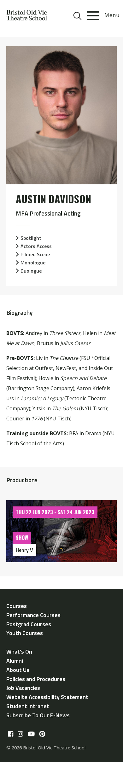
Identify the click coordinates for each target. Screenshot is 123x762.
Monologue (32, 262)
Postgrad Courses (28, 624)
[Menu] (93, 15)
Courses (16, 606)
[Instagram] (20, 734)
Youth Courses (24, 633)
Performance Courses (33, 615)
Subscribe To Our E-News (38, 715)
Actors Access (36, 246)
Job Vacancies (23, 688)
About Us (17, 670)
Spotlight (30, 238)
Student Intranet (27, 706)
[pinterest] (42, 734)
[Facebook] (10, 734)
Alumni (14, 660)
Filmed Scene (35, 254)
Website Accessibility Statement (47, 697)
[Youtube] (31, 734)
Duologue (31, 270)
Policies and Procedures (35, 679)
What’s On (19, 651)
